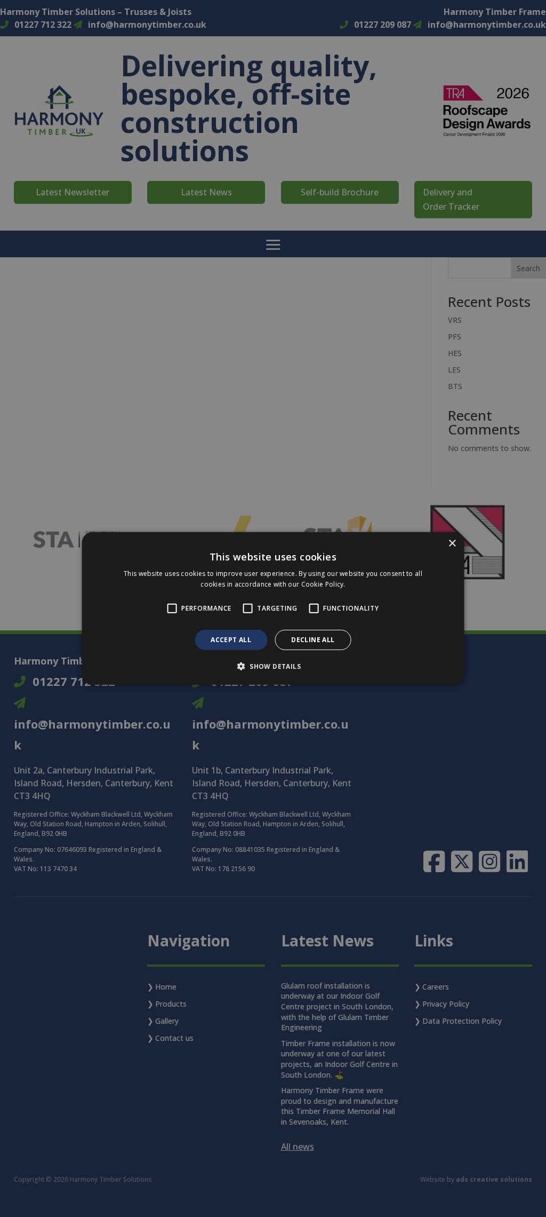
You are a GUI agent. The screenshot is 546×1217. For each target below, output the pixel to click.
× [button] (452, 544)
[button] (273, 666)
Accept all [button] (231, 639)
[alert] (273, 608)
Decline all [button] (312, 639)
